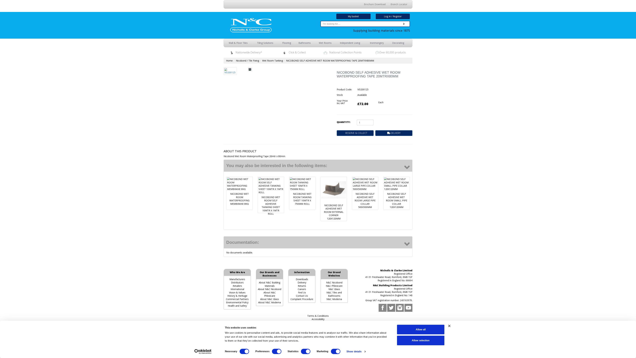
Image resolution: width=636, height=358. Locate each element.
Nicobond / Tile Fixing (247, 60)
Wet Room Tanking (272, 60)
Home (229, 60)
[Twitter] (391, 308)
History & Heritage (237, 295)
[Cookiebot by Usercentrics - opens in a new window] (202, 351)
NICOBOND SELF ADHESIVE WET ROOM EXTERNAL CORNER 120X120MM (334, 212)
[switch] (276, 351)
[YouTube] (408, 308)
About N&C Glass (269, 299)
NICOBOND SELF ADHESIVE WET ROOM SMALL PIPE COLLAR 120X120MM (396, 200)
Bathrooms (304, 42)
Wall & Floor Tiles (238, 42)
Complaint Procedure (302, 299)
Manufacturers (237, 279)
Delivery (302, 282)
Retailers (237, 285)
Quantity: (343, 122)
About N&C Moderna (269, 302)
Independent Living (350, 42)
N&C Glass (334, 289)
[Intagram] (400, 308)
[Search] (404, 24)
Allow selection (420, 340)
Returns (302, 285)
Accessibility (318, 319)
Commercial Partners (237, 299)
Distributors (237, 282)
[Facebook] (383, 308)
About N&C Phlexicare (270, 294)
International (237, 289)
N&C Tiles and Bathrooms (334, 294)
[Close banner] (449, 326)
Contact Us (302, 295)
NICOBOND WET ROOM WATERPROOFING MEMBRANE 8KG (239, 198)
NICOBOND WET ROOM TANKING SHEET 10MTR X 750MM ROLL (302, 198)
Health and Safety (237, 305)
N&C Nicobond (334, 282)
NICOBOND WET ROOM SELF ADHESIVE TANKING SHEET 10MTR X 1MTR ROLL (271, 205)
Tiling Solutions (265, 42)
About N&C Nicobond (269, 289)
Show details (354, 351)
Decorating (398, 42)
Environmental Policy (237, 302)
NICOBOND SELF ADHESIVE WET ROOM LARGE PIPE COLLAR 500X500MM (365, 200)
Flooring (286, 42)
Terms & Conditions (318, 315)
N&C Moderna (334, 299)
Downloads (302, 279)
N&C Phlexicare (334, 285)
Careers (302, 289)
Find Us (302, 292)
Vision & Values (237, 292)
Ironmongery (377, 42)
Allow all (421, 329)
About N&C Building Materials (269, 284)
